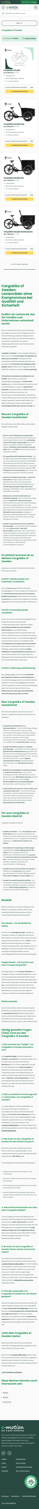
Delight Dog (17, 871)
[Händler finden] (35, 7)
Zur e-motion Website (9, 1503)
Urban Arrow (7, 1402)
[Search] (3, 13)
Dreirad (4, 1467)
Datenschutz (15, 1496)
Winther (5, 1397)
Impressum (5, 1496)
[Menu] (4, 7)
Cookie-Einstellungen (29, 1496)
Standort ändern (30, 38)
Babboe (5, 1393)
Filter (18, 23)
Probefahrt (21, 683)
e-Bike (4, 1463)
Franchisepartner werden (24, 1467)
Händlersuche (11, 588)
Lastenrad (16, 381)
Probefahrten (6, 599)
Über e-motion (21, 1463)
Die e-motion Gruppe (23, 1471)
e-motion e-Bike (9, 675)
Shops (14, 680)
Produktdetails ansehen (19, 91)
